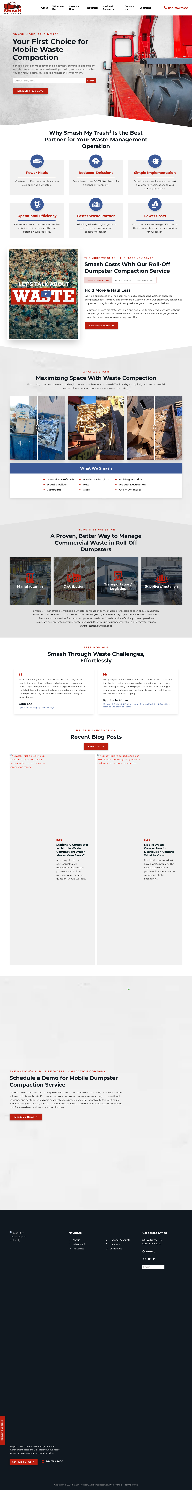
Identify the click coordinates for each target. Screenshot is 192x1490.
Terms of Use (131, 1485)
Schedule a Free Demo (30, 91)
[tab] (98, 280)
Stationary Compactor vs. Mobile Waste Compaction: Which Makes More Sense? (72, 850)
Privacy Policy (116, 1485)
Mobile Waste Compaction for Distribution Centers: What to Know (159, 850)
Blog (59, 840)
